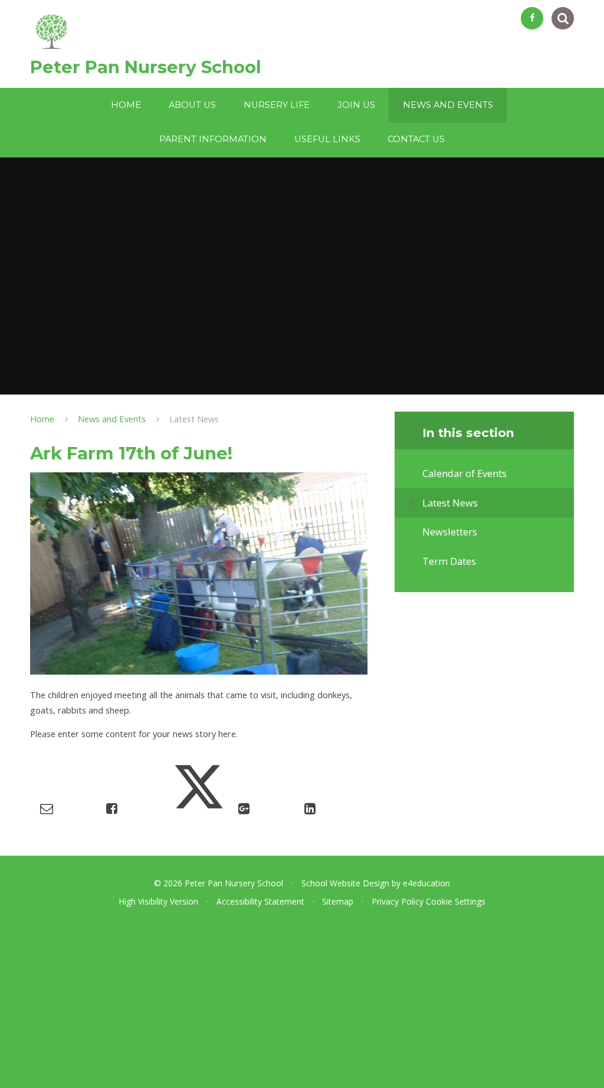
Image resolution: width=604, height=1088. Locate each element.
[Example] (532, 18)
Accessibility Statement (260, 901)
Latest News (194, 419)
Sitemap (337, 901)
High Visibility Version (158, 901)
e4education (426, 883)
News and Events (112, 419)
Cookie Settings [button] (455, 901)
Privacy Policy (398, 901)
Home (42, 419)
